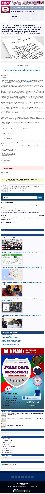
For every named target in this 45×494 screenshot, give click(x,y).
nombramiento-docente (6, 442)
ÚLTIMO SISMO (14, 16)
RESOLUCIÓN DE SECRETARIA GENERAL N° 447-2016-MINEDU (22, 72)
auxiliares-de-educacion (6, 448)
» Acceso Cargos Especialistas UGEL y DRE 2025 (11, 340)
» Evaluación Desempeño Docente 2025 (10, 344)
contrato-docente (6, 444)
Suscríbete (13, 7)
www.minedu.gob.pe (8, 168)
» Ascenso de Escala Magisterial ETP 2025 (10, 337)
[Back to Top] (22, 481)
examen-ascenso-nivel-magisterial (8, 446)
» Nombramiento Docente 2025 (8, 345)
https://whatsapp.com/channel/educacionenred (16, 180)
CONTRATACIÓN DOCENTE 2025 (34, 14)
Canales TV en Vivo (37, 7)
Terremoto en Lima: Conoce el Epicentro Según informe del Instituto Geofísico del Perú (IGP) (22, 267)
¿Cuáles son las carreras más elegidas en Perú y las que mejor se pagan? (13, 208)
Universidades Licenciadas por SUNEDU (18, 8)
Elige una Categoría (6, 432)
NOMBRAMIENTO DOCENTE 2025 (18, 14)
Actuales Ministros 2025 (17, 11)
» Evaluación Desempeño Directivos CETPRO (11, 341)
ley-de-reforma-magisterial (7, 450)
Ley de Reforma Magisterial (26, 81)
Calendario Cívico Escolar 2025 (8, 237)
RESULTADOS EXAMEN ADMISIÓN (27, 7)
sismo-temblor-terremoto (7, 438)
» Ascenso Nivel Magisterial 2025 (8, 336)
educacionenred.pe (4, 172)
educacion (15, 22)
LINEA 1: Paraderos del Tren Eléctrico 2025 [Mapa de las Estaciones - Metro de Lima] (20, 252)
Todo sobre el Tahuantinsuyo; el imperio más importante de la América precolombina (15, 210)
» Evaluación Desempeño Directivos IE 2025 (10, 343)
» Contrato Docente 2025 (6, 334)
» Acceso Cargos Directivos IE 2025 (8, 338)
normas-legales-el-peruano (22, 22)
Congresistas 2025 (29, 11)
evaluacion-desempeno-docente (8, 452)
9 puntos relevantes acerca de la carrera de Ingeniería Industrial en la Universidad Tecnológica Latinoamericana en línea (21, 212)
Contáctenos (18, 7)
